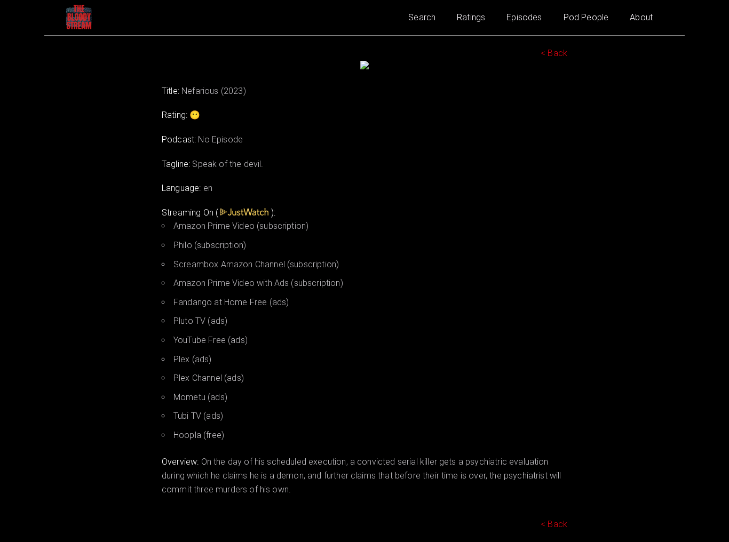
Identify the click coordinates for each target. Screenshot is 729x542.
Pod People (586, 17)
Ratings (471, 17)
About (641, 17)
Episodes (524, 17)
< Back (554, 53)
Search (421, 17)
